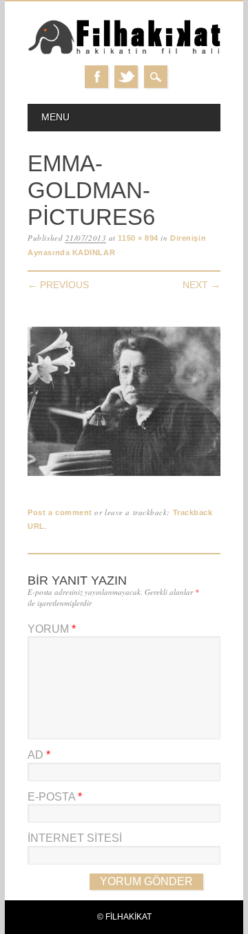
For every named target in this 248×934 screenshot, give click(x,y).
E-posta (55, 797)
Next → (201, 284)
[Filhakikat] (124, 52)
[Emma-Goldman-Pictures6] (124, 476)
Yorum (52, 629)
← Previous (58, 284)
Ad (39, 755)
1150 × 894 (138, 238)
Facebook (96, 76)
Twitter (126, 76)
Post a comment (60, 512)
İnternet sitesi (75, 838)
